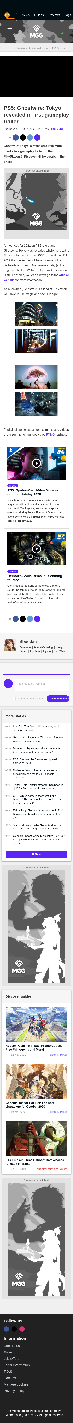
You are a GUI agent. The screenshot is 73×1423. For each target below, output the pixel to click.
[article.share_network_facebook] (16, 137)
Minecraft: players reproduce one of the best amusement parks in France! (36, 750)
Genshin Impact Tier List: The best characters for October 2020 (30, 1104)
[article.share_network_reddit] (30, 137)
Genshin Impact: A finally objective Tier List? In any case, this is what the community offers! (39, 839)
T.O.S (8, 1371)
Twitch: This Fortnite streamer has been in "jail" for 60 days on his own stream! (38, 786)
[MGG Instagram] (22, 1329)
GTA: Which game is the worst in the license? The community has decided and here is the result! (37, 799)
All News (36, 854)
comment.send (60, 698)
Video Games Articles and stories (31, 48)
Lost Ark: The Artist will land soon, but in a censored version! (37, 728)
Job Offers (11, 1359)
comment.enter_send (30, 698)
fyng (13, 486)
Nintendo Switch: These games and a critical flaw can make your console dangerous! (35, 774)
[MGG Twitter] (14, 1329)
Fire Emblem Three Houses (52, 1169)
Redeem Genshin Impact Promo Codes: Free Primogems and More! (34, 1047)
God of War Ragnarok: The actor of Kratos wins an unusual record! (38, 739)
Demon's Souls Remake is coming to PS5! (34, 578)
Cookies (10, 1378)
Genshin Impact (58, 1055)
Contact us (12, 1346)
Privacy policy (14, 1391)
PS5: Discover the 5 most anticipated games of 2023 (35, 761)
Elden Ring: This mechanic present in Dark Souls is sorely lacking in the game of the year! (38, 814)
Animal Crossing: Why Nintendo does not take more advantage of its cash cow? (37, 826)
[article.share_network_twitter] (23, 137)
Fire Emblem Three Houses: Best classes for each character (35, 1161)
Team (8, 1352)
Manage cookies (16, 1384)
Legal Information (17, 1365)
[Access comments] (37, 137)
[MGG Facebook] (6, 1329)
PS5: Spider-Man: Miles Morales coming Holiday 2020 (32, 492)
